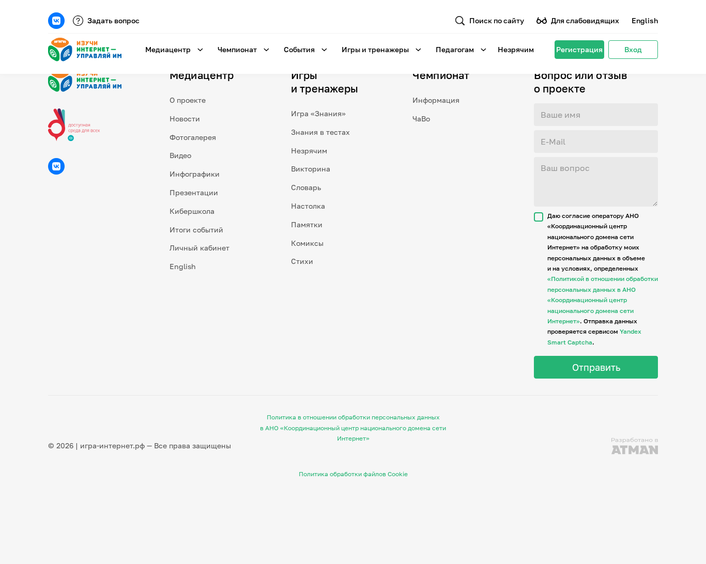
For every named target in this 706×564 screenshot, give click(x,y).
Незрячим (516, 49)
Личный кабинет (199, 247)
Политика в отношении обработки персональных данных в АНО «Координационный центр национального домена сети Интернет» (353, 427)
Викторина (310, 168)
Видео (180, 155)
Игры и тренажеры (375, 49)
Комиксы (307, 243)
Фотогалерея (193, 137)
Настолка (308, 205)
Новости (185, 118)
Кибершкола (192, 211)
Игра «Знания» (318, 113)
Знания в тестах (320, 132)
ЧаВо (421, 118)
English (645, 20)
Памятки (307, 224)
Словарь (306, 187)
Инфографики (195, 173)
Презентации (194, 192)
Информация (435, 100)
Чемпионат (237, 49)
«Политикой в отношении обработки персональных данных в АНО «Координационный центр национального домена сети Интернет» (602, 300)
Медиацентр (168, 49)
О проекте (188, 100)
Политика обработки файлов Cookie (353, 474)
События (299, 49)
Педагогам (455, 49)
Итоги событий (196, 229)
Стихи (302, 261)
